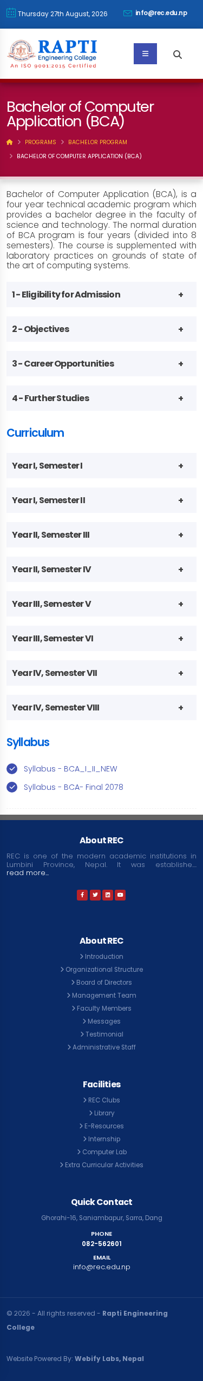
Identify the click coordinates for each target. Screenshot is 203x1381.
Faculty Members (104, 1008)
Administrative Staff (104, 1047)
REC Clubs (104, 1100)
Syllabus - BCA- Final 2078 (73, 787)
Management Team (104, 995)
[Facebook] (82, 895)
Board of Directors (104, 982)
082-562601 (102, 1244)
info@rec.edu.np (160, 13)
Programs (40, 142)
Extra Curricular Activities (104, 1165)
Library (104, 1113)
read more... (27, 873)
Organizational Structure (104, 969)
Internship (104, 1139)
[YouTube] (120, 895)
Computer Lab (104, 1152)
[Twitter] (95, 895)
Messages (104, 1021)
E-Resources (104, 1126)
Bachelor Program (97, 142)
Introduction (104, 956)
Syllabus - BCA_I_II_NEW (70, 768)
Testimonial (104, 1034)
